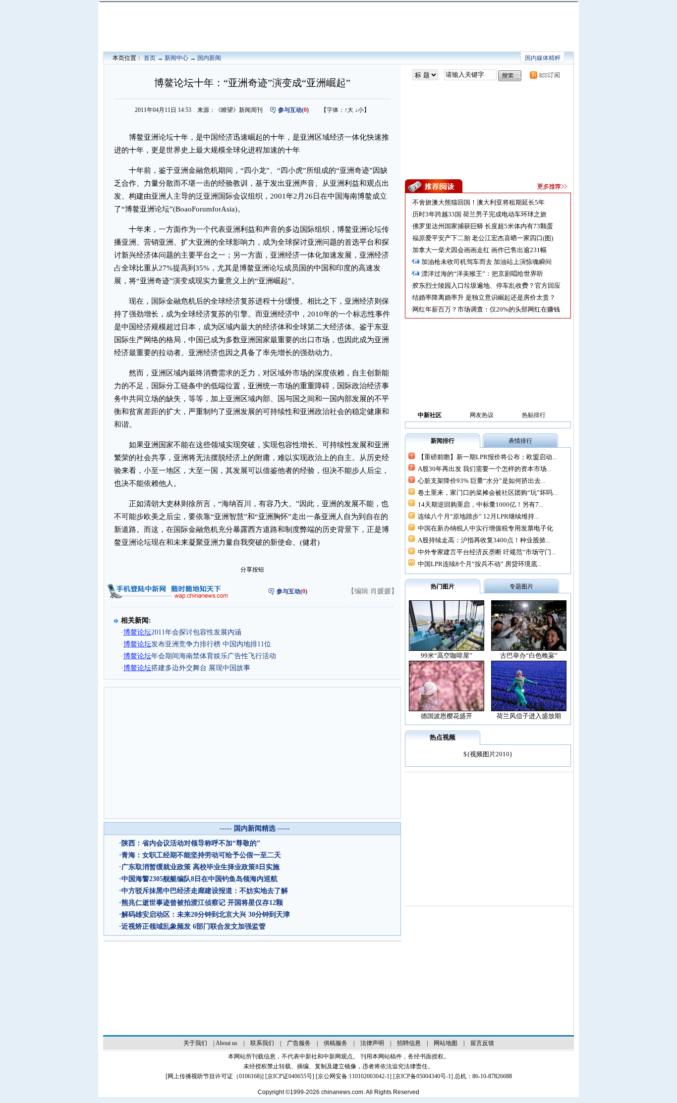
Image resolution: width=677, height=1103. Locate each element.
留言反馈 (482, 1043)
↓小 (359, 109)
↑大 (348, 109)
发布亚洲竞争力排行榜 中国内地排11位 (197, 644)
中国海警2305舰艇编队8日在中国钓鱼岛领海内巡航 (199, 879)
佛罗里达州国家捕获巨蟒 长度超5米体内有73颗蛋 (482, 226)
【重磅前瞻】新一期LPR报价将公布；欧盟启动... (487, 457)
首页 (150, 57)
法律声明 (372, 1043)
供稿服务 (335, 1043)
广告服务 (299, 1043)
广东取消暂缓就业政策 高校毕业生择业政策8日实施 (200, 867)
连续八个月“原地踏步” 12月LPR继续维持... (478, 516)
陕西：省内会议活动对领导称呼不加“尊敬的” (190, 843)
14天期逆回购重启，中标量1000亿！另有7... (480, 504)
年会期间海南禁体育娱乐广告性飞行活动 (199, 656)
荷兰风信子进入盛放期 (529, 716)
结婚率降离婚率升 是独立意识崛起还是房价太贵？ (484, 297)
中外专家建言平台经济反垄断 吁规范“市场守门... (487, 552)
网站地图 (445, 1043)
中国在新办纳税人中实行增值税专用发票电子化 (485, 528)
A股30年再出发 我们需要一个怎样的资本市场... (484, 469)
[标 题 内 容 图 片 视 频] (425, 75)
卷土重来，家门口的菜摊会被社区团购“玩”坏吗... (487, 492)
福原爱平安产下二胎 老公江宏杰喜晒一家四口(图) (482, 238)
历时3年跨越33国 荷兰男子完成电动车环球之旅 (479, 214)
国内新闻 (209, 57)
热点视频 (442, 737)
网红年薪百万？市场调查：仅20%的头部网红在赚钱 (486, 309)
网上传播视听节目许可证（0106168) (215, 1076)
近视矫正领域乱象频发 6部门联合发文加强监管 (193, 926)
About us (226, 1043)
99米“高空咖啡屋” (446, 655)
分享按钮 (252, 569)
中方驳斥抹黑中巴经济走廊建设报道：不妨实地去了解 (204, 890)
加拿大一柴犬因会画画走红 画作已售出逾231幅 (479, 250)
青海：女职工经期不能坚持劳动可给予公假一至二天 (201, 855)
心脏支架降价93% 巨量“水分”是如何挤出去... (481, 480)
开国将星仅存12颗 (255, 902)
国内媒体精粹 (543, 57)
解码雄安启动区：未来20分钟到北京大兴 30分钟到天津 (205, 914)
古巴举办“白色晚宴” (529, 655)
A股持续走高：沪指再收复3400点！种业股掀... (484, 540)
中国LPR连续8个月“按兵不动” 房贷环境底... (480, 564)
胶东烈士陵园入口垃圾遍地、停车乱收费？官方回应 (486, 285)
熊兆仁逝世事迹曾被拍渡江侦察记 (173, 902)
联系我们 (262, 1043)
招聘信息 (409, 1043)
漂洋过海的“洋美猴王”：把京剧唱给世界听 (482, 273)
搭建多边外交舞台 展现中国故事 (186, 668)
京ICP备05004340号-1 (423, 1076)
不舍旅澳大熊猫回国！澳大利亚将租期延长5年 (478, 202)
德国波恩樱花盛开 (446, 716)
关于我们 (195, 1043)
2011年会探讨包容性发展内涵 (182, 632)
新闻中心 (176, 57)
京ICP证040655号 (289, 1076)
